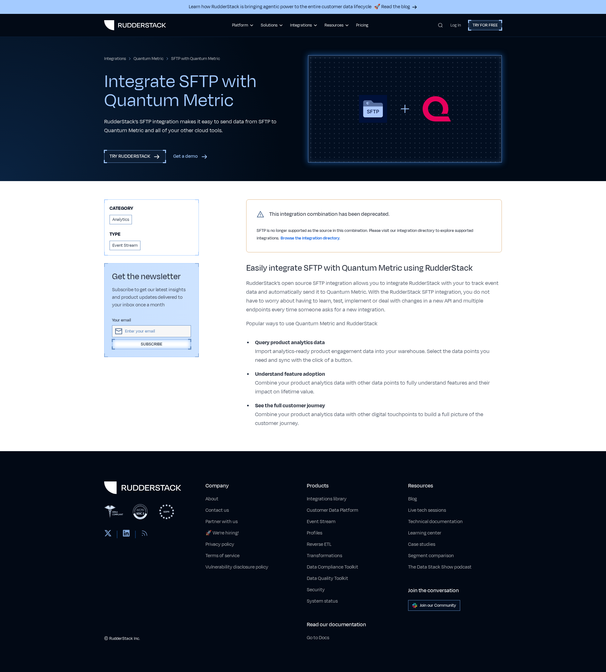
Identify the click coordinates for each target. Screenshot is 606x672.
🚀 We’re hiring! (222, 533)
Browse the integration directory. (310, 238)
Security (316, 590)
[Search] (440, 25)
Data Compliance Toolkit (332, 567)
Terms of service (222, 555)
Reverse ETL (319, 544)
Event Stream (321, 521)
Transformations (324, 555)
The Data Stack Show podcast (440, 567)
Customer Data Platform (332, 510)
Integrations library (327, 499)
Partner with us (221, 521)
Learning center (424, 533)
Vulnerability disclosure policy (236, 567)
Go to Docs (318, 637)
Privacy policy (219, 544)
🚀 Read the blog (392, 6)
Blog (412, 499)
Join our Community (438, 605)
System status (322, 601)
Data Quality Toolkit (327, 578)
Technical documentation (435, 521)
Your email (121, 320)
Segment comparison (431, 555)
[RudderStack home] (135, 25)
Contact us (217, 510)
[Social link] (108, 534)
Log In (455, 25)
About (211, 499)
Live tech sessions (427, 510)
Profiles (314, 533)
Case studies (421, 544)
